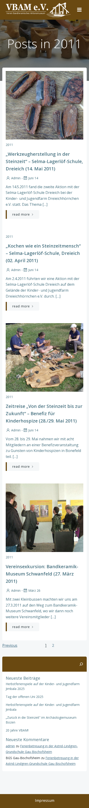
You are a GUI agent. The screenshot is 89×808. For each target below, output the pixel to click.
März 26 (34, 590)
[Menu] (79, 10)
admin (16, 178)
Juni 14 (33, 178)
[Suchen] (81, 664)
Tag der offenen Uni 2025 (24, 696)
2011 (9, 145)
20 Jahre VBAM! (17, 730)
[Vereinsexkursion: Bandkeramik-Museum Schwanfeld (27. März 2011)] (44, 517)
